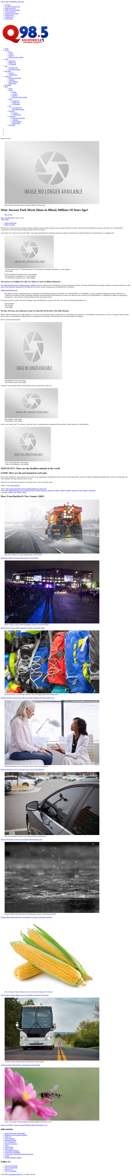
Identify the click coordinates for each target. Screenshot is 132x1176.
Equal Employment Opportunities (15, 1133)
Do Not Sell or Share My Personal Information (19, 1154)
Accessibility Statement (12, 1150)
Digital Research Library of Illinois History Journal (24, 490)
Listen (6, 59)
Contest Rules (13, 75)
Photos (19, 492)
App (6, 66)
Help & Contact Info (15, 78)
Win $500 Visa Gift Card (12, 6)
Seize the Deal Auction (12, 13)
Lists (14, 492)
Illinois (57, 490)
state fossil (75, 490)
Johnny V (11, 55)
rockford (68, 490)
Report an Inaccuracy (11, 1144)
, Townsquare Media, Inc (15, 1174)
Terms (6, 1145)
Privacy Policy (9, 1149)
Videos (24, 492)
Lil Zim (11, 54)
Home (6, 48)
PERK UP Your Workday (12, 10)
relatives (62, 490)
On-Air (7, 50)
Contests (11, 73)
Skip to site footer (18, 1)
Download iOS (13, 68)
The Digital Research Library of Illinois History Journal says (19, 285)
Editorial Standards (10, 1140)
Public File (8, 1137)
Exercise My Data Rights (12, 1152)
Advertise (11, 80)
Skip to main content (7, 1)
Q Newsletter (9, 19)
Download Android (14, 69)
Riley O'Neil (5, 218)
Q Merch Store (9, 15)
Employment (12, 83)
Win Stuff (8, 71)
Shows (11, 52)
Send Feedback (13, 81)
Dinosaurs (44, 490)
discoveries (51, 490)
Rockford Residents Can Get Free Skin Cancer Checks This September (22, 769)
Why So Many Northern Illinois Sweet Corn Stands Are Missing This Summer (25, 995)
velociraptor (91, 490)
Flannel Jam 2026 (10, 8)
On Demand (12, 64)
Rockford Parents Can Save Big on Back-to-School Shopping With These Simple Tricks (28, 698)
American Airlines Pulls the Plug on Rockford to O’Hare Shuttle (20, 1065)
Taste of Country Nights (16, 57)
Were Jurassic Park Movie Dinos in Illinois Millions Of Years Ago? (26, 489)
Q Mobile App (9, 17)
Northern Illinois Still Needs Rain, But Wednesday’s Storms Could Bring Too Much (26, 917)
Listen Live (12, 61)
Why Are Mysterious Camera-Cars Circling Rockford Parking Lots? (21, 839)
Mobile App (12, 62)
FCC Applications (10, 1142)
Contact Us (8, 76)
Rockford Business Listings (13, 1157)
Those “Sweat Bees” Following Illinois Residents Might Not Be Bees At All (24, 1125)
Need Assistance (10, 1138)
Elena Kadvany (15, 485)
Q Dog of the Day (10, 12)
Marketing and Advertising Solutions (16, 1135)
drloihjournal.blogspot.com (9, 290)
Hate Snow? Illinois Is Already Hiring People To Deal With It (19, 558)
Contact (7, 1156)
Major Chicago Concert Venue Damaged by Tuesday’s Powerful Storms (23, 628)
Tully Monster (83, 490)
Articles (10, 492)
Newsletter (8, 85)
